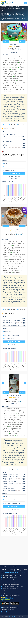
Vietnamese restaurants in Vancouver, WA (12, 595)
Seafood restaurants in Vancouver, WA (11, 588)
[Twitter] (4, 612)
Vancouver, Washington (15, 572)
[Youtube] (9, 612)
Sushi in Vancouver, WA (8, 591)
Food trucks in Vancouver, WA (9, 582)
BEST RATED (3, 6)
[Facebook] (1, 612)
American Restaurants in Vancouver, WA (11, 575)
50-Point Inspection (9, 15)
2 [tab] (12, 222)
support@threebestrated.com (11, 607)
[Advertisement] (14, 551)
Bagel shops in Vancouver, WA (9, 577)
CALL (6, 41)
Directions (19, 50)
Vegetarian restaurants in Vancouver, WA (12, 593)
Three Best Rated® (13, 616)
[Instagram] (6, 612)
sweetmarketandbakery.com (12, 503)
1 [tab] (11, 222)
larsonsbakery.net (9, 338)
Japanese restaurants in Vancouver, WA (11, 584)
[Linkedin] (12, 612)
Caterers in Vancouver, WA (8, 579)
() (17, 46)
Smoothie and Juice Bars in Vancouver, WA (12, 586)
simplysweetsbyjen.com (10, 170)
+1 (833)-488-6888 (10, 609)
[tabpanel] (14, 32)
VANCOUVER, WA (11, 6)
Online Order (7, 163)
